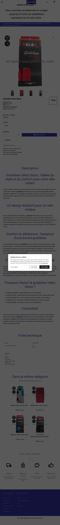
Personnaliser (14, 267)
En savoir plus (44, 263)
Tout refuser (34, 267)
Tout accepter (44, 267)
